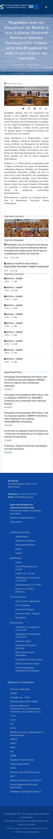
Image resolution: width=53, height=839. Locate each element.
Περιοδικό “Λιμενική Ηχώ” (22, 759)
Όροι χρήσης (16, 521)
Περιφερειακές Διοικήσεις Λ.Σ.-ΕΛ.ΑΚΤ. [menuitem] (27, 579)
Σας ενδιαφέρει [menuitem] (22, 605)
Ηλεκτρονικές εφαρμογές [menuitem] (27, 601)
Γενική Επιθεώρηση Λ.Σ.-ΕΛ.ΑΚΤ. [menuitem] (27, 568)
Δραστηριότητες (33, 65)
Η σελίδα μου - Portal (20, 697)
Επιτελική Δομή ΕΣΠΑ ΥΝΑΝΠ (24, 701)
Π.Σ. (12, 724)
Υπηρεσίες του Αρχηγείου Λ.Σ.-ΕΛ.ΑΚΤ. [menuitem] (27, 628)
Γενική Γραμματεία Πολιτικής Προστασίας (24, 786)
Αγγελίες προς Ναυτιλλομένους (25, 772)
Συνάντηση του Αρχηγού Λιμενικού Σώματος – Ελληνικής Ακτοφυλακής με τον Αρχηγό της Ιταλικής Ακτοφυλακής (26, 433)
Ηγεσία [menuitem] (18, 562)
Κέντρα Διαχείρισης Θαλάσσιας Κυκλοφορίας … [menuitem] (28, 669)
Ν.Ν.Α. (13, 768)
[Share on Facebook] (29, 108)
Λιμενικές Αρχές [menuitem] (23, 641)
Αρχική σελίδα (18, 65)
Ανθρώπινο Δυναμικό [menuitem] (25, 540)
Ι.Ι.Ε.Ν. (13, 715)
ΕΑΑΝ (12, 747)
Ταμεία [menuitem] (18, 553)
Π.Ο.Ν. (13, 720)
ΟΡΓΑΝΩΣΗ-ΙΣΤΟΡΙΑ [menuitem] (20, 532)
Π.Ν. (12, 751)
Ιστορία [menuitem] (18, 549)
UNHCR (13, 739)
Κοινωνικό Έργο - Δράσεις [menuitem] (27, 613)
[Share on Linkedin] (34, 108)
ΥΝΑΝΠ (13, 693)
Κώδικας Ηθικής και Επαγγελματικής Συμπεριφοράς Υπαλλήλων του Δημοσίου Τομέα (25, 708)
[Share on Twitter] (23, 108)
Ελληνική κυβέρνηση (20, 689)
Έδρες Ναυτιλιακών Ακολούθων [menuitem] (24, 653)
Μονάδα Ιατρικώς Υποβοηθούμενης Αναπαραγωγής (27, 733)
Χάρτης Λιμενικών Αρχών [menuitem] (27, 663)
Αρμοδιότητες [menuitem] (21, 536)
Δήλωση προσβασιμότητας (22, 517)
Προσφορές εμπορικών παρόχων (25, 791)
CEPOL (13, 743)
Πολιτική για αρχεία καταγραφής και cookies (25, 512)
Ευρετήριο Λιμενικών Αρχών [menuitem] (28, 659)
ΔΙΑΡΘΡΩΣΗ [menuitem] (15, 558)
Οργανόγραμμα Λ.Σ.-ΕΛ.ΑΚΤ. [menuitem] (28, 584)
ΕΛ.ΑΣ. (13, 728)
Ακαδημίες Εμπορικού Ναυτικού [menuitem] (25, 646)
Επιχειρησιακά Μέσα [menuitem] (25, 544)
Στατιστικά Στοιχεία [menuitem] (24, 609)
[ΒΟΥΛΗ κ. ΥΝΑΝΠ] (8, 223)
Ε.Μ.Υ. (13, 776)
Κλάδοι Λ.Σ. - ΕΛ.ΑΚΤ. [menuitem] (25, 573)
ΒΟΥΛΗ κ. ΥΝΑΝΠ (14, 278)
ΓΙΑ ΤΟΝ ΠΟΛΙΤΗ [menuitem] (18, 597)
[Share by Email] (40, 108)
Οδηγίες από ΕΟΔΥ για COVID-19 (25, 780)
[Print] (46, 108)
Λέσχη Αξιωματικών (19, 764)
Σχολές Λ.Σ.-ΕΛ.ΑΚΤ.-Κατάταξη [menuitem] (25, 590)
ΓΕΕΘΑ (13, 755)
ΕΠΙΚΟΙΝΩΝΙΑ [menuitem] (16, 623)
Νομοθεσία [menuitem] (20, 617)
